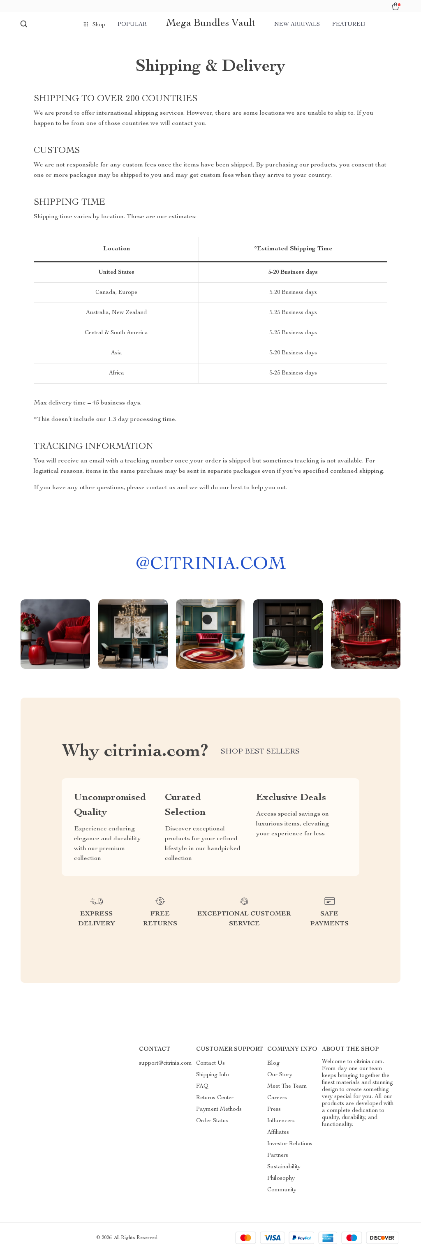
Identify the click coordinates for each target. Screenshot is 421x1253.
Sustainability (284, 1167)
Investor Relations (289, 1144)
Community (281, 1190)
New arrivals (297, 25)
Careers (277, 1098)
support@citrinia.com (165, 1063)
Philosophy (281, 1178)
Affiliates (278, 1132)
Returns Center (215, 1098)
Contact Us (210, 1063)
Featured (348, 25)
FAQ (202, 1086)
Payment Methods (219, 1109)
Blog (273, 1063)
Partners (277, 1155)
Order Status (212, 1121)
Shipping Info (212, 1075)
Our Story (279, 1075)
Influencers (281, 1121)
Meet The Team (287, 1086)
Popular (132, 25)
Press (274, 1109)
